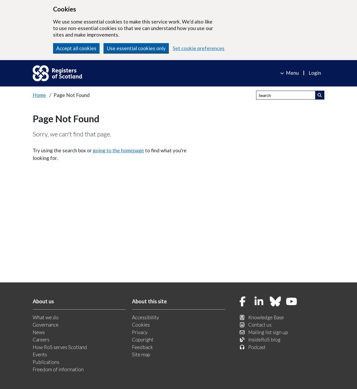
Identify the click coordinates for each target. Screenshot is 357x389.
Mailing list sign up (268, 332)
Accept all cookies (76, 48)
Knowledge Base (266, 317)
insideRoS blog (264, 339)
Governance (46, 325)
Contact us (260, 325)
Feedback (142, 347)
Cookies (141, 325)
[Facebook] (243, 302)
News (39, 332)
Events (40, 354)
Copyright (142, 339)
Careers (41, 339)
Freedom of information (58, 369)
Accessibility (145, 317)
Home (39, 95)
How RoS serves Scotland (60, 347)
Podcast (257, 347)
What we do (46, 317)
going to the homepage (118, 150)
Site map (141, 354)
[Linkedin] (259, 302)
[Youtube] (291, 302)
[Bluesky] (275, 302)
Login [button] (315, 73)
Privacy (139, 332)
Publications (46, 362)
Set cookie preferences (198, 48)
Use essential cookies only (136, 48)
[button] (319, 95)
